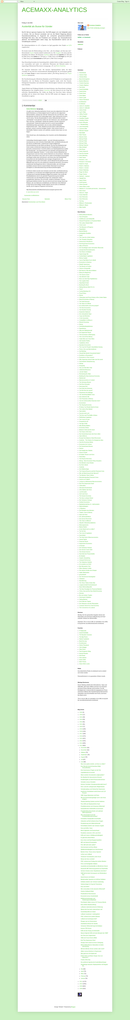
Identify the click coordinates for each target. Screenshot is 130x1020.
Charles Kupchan (84, 83)
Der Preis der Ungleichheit (88, 935)
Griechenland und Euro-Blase (89, 847)
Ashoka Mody (83, 77)
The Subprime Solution (85, 562)
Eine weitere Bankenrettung (88, 904)
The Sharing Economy (85, 405)
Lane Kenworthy (83, 126)
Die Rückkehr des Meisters (86, 510)
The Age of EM (83, 423)
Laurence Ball (83, 128)
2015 (81, 738)
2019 (81, 729)
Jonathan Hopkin (84, 118)
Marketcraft (82, 378)
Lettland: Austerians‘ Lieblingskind (90, 914)
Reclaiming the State (85, 374)
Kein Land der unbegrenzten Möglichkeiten (93, 786)
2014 (81, 741)
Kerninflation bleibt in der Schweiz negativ (92, 825)
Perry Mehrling (83, 155)
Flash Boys (82, 456)
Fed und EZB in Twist (86, 828)
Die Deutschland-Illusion (86, 446)
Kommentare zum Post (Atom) (37, 202)
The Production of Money (86, 398)
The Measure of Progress (86, 227)
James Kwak (82, 110)
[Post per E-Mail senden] (45, 100)
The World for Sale (84, 276)
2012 (81, 745)
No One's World (83, 465)
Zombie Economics (84, 502)
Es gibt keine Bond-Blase (88, 837)
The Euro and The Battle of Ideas (88, 415)
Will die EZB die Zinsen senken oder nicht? (92, 948)
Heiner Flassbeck (84, 99)
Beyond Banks (83, 231)
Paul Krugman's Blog (85, 651)
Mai (82, 969)
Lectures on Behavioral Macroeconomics (90, 481)
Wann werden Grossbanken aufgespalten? (92, 775)
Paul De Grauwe (83, 153)
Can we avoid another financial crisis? (89, 401)
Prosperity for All (83, 421)
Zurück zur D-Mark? (84, 479)
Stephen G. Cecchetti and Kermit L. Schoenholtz (92, 188)
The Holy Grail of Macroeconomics (88, 537)
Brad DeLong (83, 641)
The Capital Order (84, 281)
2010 (81, 983)
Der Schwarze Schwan (85, 500)
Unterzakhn (82, 485)
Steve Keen (82, 190)
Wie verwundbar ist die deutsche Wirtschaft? (93, 889)
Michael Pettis (83, 141)
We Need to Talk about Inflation (87, 270)
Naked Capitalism (84, 639)
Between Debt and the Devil (87, 430)
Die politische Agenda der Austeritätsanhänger (93, 962)
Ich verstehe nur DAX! (85, 564)
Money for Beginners (85, 272)
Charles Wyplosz (84, 85)
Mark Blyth (82, 132)
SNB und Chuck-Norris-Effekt (89, 938)
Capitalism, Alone (84, 343)
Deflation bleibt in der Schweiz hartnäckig (92, 882)
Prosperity (82, 365)
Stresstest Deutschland (85, 487)
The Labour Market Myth (86, 223)
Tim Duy (81, 201)
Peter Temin (82, 157)
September (84, 754)
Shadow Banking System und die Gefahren (93, 801)
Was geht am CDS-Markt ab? (89, 953)
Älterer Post (68, 199)
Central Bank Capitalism (86, 256)
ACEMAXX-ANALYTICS (54, 9)
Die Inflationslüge (84, 469)
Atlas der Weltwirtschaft (85, 330)
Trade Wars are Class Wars (86, 339)
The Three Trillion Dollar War (87, 583)
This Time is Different (85, 521)
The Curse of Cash (84, 419)
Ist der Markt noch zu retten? (87, 529)
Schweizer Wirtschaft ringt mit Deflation (91, 926)
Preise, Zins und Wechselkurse (87, 349)
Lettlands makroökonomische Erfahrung (92, 907)
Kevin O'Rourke (83, 122)
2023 (81, 719)
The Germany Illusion (85, 382)
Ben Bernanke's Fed (84, 566)
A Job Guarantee (83, 318)
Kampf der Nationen (84, 312)
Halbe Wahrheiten (84, 572)
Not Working (82, 351)
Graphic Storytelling (84, 558)
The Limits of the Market (85, 409)
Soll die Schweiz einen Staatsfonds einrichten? (94, 871)
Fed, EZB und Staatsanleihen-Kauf (90, 804)
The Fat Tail (82, 531)
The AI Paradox (83, 216)
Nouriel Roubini (83, 653)
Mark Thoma (82, 135)
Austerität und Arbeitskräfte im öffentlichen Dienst (94, 866)
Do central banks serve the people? (89, 305)
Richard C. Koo (83, 159)
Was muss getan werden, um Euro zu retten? (93, 764)
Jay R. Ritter (82, 112)
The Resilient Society (85, 310)
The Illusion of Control (85, 266)
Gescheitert (82, 535)
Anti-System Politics (84, 341)
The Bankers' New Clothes (86, 475)
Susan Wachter (83, 194)
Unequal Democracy (85, 560)
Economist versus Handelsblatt (89, 896)
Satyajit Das (82, 178)
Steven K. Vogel (83, 192)
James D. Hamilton (84, 106)
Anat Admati (82, 72)
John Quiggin (83, 116)
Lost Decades (83, 492)
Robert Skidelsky (61, 66)
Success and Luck (84, 413)
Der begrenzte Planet (85, 332)
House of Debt (83, 452)
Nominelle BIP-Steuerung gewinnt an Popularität (94, 868)
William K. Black (83, 205)
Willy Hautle (82, 207)
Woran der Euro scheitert (87, 859)
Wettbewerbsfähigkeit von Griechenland (92, 849)
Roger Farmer (83, 174)
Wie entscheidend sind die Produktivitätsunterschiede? (89, 815)
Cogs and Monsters (84, 316)
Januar (83, 978)
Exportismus (82, 328)
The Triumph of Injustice (85, 239)
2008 (81, 988)
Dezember (84, 747)
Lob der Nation (83, 372)
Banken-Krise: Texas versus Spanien (91, 852)
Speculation (82, 411)
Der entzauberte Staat (85, 314)
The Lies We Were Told (85, 367)
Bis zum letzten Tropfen (85, 595)
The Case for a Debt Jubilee (87, 237)
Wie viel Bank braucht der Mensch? (89, 473)
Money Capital (83, 258)
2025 (81, 714)
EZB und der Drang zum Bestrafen (90, 930)
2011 (81, 981)
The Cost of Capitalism (85, 533)
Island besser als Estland (88, 877)
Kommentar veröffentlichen (31, 195)
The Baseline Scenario (85, 635)
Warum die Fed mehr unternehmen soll (91, 909)
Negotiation (82, 229)
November (84, 750)
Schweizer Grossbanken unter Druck (91, 856)
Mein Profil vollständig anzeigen (96, 28)
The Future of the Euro (85, 432)
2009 (81, 986)
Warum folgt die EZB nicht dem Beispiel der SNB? (94, 933)
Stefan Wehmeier (31, 109)
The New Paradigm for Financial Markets (90, 589)
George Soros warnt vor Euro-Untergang (92, 942)
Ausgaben (58, 53)
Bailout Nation (83, 527)
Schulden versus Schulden (88, 782)
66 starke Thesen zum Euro (86, 454)
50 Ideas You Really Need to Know (88, 407)
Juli (82, 759)
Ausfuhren (47, 54)
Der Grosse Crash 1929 (85, 549)
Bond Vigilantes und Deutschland (90, 830)
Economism (82, 403)
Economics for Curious (85, 444)
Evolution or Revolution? (86, 355)
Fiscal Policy (82, 293)
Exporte (32, 53)
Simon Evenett (83, 184)
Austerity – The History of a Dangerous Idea (91, 440)
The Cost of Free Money (85, 336)
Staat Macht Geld (84, 283)
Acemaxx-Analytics (95, 25)
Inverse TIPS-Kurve (86, 928)
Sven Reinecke (83, 197)
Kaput (80, 235)
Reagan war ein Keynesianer (89, 921)
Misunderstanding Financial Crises (88, 477)
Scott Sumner (83, 182)
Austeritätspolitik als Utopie (88, 911)
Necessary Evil (83, 386)
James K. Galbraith (84, 108)
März (82, 973)
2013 (81, 743)
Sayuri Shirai (82, 180)
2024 (81, 717)
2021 (81, 724)
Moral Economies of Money (86, 299)
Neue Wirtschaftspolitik (85, 587)
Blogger (73, 1007)
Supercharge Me (83, 254)
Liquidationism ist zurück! (88, 772)
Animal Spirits (83, 539)
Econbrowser (83, 643)
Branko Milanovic (84, 81)
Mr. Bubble (82, 556)
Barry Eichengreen (84, 79)
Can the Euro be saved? (86, 390)
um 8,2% (69, 45)
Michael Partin (83, 139)
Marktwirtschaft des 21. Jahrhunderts (89, 504)
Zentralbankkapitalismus (86, 326)
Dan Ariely (82, 87)
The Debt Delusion (84, 301)
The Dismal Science (84, 552)
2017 (81, 733)
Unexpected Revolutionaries (87, 250)
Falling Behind (83, 599)
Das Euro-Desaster (84, 384)
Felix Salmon (82, 657)
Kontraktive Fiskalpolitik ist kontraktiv (91, 818)
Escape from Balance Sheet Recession (90, 438)
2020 (81, 726)
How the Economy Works (86, 442)
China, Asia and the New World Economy (90, 591)
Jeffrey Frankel (83, 114)
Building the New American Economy (89, 376)
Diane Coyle (82, 97)
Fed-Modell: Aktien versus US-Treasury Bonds (93, 902)
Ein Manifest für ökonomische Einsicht (91, 777)
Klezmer (81, 593)
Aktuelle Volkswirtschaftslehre (87, 523)
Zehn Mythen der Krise (85, 489)
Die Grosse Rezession (85, 518)
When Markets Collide (85, 568)
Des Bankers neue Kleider (86, 463)
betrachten (47, 90)
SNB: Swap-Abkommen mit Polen (90, 795)
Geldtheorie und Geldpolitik (86, 219)
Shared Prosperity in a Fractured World (90, 221)
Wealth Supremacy (84, 264)
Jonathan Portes (83, 120)
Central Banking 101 (85, 291)
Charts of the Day (85, 959)
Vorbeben (82, 578)
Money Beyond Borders (85, 214)
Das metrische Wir (84, 396)
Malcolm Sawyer (83, 130)
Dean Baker (82, 95)
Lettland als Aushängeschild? (89, 919)
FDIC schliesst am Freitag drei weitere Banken (93, 861)
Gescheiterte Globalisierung (87, 361)
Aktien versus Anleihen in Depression (91, 951)
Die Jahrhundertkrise (85, 516)
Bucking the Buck (84, 285)
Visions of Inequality (84, 268)
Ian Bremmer (82, 101)
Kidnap (81, 363)
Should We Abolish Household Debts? (89, 353)
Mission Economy (84, 322)
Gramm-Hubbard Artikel (87, 891)
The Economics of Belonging (87, 334)
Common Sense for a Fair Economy (89, 605)
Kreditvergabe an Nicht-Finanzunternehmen (93, 779)
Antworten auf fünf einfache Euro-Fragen (92, 821)
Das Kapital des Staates (85, 450)
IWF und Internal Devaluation (89, 842)
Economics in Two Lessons (86, 357)
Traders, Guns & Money (85, 512)
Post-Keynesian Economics (86, 243)
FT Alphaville (82, 630)
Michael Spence (83, 145)
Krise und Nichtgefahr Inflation (89, 863)
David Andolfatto (83, 89)
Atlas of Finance (83, 245)
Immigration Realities (85, 233)
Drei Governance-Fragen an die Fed (91, 770)
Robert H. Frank (83, 164)
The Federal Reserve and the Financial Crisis (91, 471)
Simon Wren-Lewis (84, 186)
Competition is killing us (85, 320)
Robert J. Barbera (84, 166)
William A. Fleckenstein (85, 203)
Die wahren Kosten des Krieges (88, 570)
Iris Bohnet (82, 103)
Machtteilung (82, 580)
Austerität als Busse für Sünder (37, 26)
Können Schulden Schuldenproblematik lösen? (94, 784)
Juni (82, 762)
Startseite (47, 199)
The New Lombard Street (86, 498)
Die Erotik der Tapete (85, 601)
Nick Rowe (82, 149)
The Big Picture (83, 637)
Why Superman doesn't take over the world (91, 359)
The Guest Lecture (84, 274)
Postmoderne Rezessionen (88, 893)
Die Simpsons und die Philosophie (88, 603)
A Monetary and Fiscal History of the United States (93, 297)
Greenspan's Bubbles (85, 597)
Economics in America (85, 262)
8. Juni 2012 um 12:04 (32, 192)
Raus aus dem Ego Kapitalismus (88, 278)
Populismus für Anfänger (86, 392)
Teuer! (81, 289)
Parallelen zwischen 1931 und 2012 (91, 833)
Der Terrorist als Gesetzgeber (87, 576)
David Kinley (82, 91)
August (83, 757)
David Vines (82, 93)
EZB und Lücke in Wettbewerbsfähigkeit (92, 835)
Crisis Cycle (82, 225)
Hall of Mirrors (83, 436)
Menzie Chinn (83, 137)
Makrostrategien (83, 506)
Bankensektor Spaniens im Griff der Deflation (93, 879)
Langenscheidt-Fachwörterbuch (88, 585)
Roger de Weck (83, 172)
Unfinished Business (85, 369)
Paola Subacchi (83, 151)
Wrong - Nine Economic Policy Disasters (90, 461)
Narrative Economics (85, 345)
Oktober (83, 752)
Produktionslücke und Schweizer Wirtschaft (93, 806)
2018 (81, 731)
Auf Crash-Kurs (83, 494)
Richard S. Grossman (85, 161)
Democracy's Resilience (86, 241)
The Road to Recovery (85, 458)
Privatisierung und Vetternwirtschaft (90, 823)
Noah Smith (82, 659)
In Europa (82, 545)
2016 (81, 736)
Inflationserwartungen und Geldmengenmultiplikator (88, 899)
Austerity (81, 467)
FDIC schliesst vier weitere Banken (90, 916)
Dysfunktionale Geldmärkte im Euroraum (92, 808)
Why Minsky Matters (84, 425)
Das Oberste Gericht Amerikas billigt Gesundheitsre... (91, 767)
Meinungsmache (83, 525)
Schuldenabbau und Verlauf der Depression (93, 789)
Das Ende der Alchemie (85, 388)
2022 (81, 722)
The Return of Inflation (85, 252)
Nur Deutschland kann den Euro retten (89, 434)
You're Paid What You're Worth (87, 260)
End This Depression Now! (86, 483)
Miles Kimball (83, 147)
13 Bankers (82, 508)
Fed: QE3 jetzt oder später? (88, 845)
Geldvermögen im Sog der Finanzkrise (91, 884)
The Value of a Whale (85, 303)
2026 (81, 712)
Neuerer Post (26, 199)
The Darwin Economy (85, 496)
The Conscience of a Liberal (87, 607)
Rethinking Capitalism (85, 417)
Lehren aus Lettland (86, 854)
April (82, 971)
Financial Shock (83, 541)
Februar (83, 976)
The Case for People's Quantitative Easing (90, 347)
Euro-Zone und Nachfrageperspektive (91, 840)
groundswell (82, 574)
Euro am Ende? (85, 886)
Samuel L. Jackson (84, 176)
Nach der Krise (83, 514)
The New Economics (85, 307)
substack (80, 44)
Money (81, 295)
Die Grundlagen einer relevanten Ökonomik (91, 247)
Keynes (81, 448)
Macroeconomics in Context (87, 380)
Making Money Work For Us (86, 287)
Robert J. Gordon (84, 168)
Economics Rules (84, 427)
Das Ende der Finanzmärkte (87, 554)
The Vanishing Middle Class (87, 394)
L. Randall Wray (83, 124)
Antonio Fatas (83, 75)
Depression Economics (85, 543)
